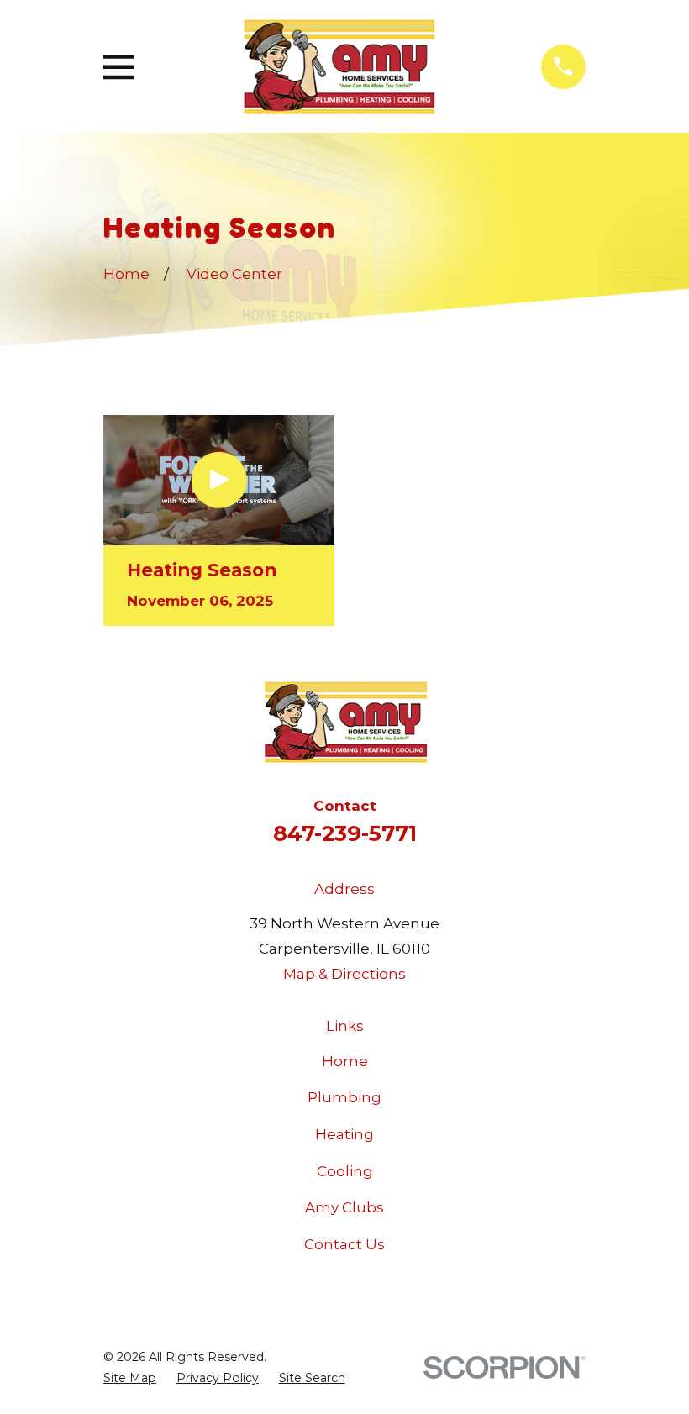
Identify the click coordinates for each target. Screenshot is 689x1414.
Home (345, 1061)
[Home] (337, 66)
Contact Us (344, 1244)
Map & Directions (344, 973)
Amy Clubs (344, 1207)
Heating (344, 1134)
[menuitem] (129, 1378)
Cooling (345, 1171)
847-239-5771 (345, 833)
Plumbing (344, 1097)
